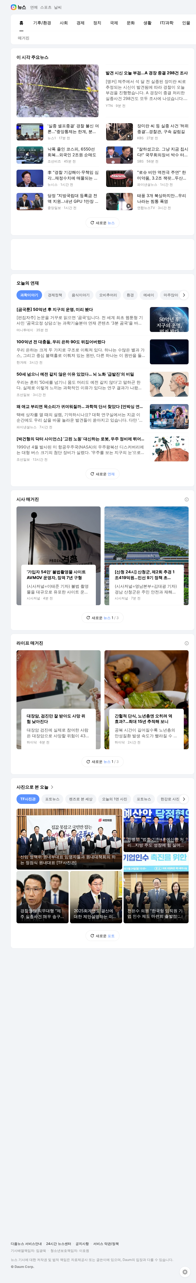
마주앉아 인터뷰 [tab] (177, 295)
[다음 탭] (184, 295)
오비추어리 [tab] (108, 295)
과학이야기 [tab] (29, 295)
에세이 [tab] (148, 295)
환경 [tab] (130, 295)
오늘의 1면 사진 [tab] (114, 799)
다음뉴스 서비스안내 (26, 1244)
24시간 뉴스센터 (58, 1244)
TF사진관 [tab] (28, 799)
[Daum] (14, 7)
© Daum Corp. (22, 1267)
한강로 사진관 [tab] (172, 799)
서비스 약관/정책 (106, 1244)
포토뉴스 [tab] (52, 799)
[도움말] (186, 499)
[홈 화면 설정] (185, 1272)
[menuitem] (21, 23)
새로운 (105, 223)
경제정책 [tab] (55, 295)
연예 (34, 7)
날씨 (58, 7)
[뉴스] (22, 7)
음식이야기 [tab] (81, 295)
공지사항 (82, 1244)
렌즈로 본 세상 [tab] (81, 799)
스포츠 (46, 7)
